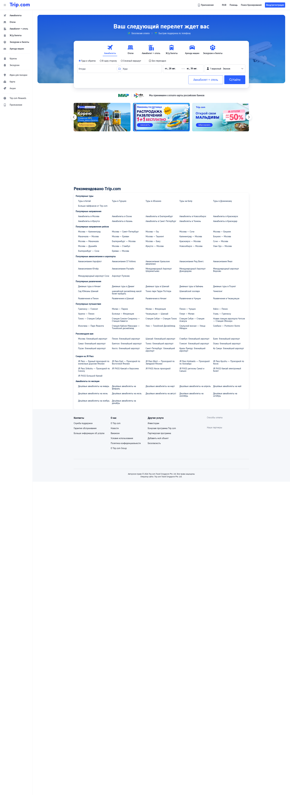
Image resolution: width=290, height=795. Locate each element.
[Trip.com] (20, 5)
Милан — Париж (120, 309)
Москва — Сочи (186, 231)
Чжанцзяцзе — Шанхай (157, 314)
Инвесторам (153, 423)
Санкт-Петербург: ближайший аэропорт (160, 349)
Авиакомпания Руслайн (123, 268)
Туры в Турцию (119, 201)
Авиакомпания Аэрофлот (90, 261)
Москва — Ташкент (155, 236)
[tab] (110, 49)
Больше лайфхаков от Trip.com (93, 206)
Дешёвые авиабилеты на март (160, 386)
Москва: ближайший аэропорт (92, 339)
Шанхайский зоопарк (189, 291)
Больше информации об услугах (89, 433)
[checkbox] (157, 60)
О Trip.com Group (119, 448)
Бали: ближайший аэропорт (226, 339)
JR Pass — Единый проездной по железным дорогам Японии (93, 362)
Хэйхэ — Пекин (220, 309)
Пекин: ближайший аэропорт (126, 339)
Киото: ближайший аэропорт (126, 348)
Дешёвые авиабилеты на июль (127, 393)
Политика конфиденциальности (126, 443)
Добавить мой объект (158, 438)
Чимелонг (217, 291)
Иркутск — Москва (155, 246)
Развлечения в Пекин (88, 298)
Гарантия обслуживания (85, 428)
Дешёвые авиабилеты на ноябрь (94, 401)
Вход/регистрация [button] (275, 5)
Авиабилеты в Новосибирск (192, 216)
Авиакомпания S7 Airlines (124, 261)
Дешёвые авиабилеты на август (161, 393)
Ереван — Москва (120, 251)
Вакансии (115, 433)
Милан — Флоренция (156, 309)
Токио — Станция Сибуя (89, 318)
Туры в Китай (84, 201)
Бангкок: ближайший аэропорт (127, 343)
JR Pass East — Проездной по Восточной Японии (126, 362)
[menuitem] (16, 15)
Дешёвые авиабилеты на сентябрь (191, 394)
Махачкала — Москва (88, 236)
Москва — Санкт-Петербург (125, 231)
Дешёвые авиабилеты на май (227, 386)
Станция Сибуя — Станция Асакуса (191, 319)
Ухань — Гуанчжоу (222, 314)
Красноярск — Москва (190, 241)
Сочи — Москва (220, 241)
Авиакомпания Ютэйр (88, 268)
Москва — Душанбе (87, 246)
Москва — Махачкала (88, 241)
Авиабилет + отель (205, 80)
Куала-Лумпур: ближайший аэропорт (192, 349)
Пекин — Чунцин (187, 309)
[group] (138, 33)
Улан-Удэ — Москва (222, 246)
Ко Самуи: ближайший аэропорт (228, 348)
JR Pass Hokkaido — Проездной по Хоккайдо (194, 362)
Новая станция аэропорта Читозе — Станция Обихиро (229, 319)
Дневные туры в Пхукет (224, 286)
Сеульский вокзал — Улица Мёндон (192, 327)
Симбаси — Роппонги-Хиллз (226, 326)
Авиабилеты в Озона (122, 216)
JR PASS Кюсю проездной (158, 368)
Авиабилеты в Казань (122, 221)
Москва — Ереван (120, 236)
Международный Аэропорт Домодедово (192, 269)
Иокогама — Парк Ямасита (91, 326)
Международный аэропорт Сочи (93, 276)
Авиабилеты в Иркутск (89, 221)
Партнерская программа (159, 433)
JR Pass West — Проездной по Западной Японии (160, 362)
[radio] (87, 60)
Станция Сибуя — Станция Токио (161, 318)
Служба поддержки (83, 423)
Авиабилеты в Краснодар (225, 221)
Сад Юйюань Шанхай (88, 291)
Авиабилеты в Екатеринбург (159, 216)
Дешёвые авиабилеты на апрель (195, 386)
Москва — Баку (153, 241)
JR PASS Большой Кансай (90, 376)
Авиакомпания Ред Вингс (191, 261)
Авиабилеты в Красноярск (225, 216)
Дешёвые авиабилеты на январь (93, 386)
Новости (115, 428)
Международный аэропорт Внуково (226, 269)
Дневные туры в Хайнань (191, 286)
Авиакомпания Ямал (222, 261)
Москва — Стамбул (121, 246)
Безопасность (154, 443)
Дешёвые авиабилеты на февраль (124, 387)
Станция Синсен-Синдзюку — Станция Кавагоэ (126, 319)
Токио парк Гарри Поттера (158, 291)
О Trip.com (116, 423)
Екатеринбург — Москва (123, 241)
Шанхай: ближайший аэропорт (160, 339)
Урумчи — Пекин (86, 314)
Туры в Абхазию (153, 201)
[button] (4, 5)
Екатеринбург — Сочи (88, 251)
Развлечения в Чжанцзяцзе (226, 298)
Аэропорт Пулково (121, 276)
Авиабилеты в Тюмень (190, 221)
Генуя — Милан (186, 314)
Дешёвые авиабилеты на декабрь (124, 402)
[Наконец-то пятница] (161, 117)
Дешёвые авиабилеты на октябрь (225, 394)
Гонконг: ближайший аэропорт (194, 343)
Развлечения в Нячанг (156, 298)
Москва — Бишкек (222, 231)
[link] (206, 5)
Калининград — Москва (190, 236)
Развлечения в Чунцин (190, 298)
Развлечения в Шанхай (123, 298)
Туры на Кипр (185, 201)
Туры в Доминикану (222, 201)
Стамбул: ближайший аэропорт (194, 339)
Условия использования (122, 438)
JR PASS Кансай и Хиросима (125, 368)
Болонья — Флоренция (123, 314)
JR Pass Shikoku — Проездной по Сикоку (94, 369)
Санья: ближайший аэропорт (92, 343)
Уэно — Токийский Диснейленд (160, 326)
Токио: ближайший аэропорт (159, 343)
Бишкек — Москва (222, 236)
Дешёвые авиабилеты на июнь (93, 393)
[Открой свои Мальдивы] (220, 117)
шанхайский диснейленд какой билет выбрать (127, 292)
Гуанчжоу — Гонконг (88, 309)
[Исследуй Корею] (102, 117)
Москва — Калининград (89, 231)
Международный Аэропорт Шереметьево (159, 269)
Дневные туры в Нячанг (89, 286)
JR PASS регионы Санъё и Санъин (191, 369)
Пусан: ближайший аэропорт (92, 348)
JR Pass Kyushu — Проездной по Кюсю (228, 362)
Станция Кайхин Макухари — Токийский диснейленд (126, 327)
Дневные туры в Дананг (123, 286)
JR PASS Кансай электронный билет (227, 369)
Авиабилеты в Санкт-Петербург (161, 221)
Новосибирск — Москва (190, 246)
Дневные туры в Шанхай (157, 286)
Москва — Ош (152, 231)
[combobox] (82, 68)
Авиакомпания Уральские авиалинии (158, 262)
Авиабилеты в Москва (88, 216)
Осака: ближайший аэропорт (227, 343)
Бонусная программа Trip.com (162, 428)
